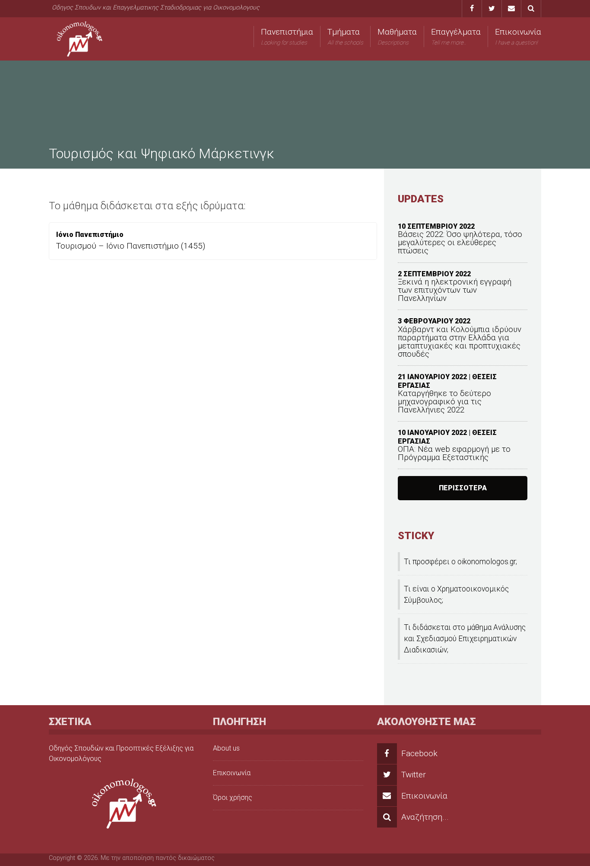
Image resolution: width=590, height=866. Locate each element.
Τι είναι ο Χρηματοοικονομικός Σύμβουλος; (456, 594)
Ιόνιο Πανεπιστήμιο (90, 234)
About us (226, 748)
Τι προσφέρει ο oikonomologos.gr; (460, 561)
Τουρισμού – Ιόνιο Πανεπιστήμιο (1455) (130, 246)
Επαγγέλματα (456, 36)
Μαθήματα (397, 36)
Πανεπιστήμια (287, 36)
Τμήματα (345, 36)
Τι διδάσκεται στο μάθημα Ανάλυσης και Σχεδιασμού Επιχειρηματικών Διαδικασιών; (465, 639)
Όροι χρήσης (232, 797)
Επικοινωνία (518, 36)
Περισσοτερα (463, 488)
